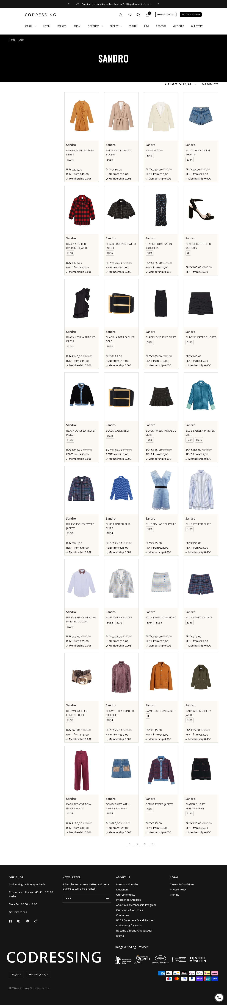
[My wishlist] (129, 15)
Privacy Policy (178, 889)
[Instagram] (21, 921)
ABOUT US (123, 877)
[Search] (138, 14)
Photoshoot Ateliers (128, 899)
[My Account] (113, 14)
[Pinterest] (30, 921)
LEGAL (174, 877)
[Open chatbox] (219, 998)
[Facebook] (13, 921)
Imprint (174, 894)
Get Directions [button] (18, 911)
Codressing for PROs (129, 925)
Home (12, 39)
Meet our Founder (127, 884)
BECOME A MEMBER (190, 14)
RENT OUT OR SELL (166, 14)
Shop (21, 39)
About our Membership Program (136, 905)
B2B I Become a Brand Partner (135, 920)
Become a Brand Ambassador (134, 930)
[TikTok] (38, 921)
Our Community (125, 894)
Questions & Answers (129, 910)
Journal (120, 935)
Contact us (122, 915)
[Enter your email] (107, 898)
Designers (122, 889)
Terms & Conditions (182, 884)
